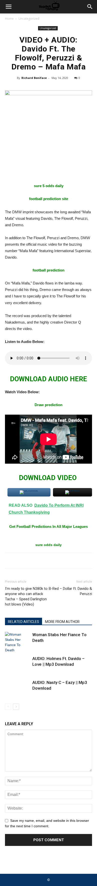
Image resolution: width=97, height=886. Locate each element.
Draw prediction (48, 405)
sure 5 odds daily (48, 186)
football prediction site (48, 199)
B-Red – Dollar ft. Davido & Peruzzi (70, 591)
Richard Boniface (34, 78)
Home (9, 18)
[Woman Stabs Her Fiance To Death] (17, 642)
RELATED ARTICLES (23, 622)
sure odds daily (48, 545)
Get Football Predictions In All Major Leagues (48, 526)
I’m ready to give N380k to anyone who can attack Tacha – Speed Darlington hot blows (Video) (26, 596)
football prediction (48, 270)
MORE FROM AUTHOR (62, 622)
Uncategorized (28, 18)
